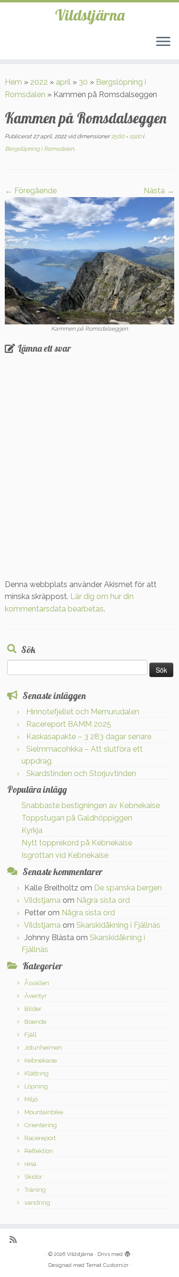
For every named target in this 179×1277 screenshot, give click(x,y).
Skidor (33, 1176)
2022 (39, 82)
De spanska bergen (128, 887)
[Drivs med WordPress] (127, 1252)
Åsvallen (36, 983)
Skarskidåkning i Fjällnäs (118, 925)
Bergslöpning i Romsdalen (39, 148)
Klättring (36, 1073)
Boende (35, 1021)
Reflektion (38, 1151)
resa (30, 1163)
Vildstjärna (90, 15)
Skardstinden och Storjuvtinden (81, 773)
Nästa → (159, 190)
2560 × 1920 (125, 136)
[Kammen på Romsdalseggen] (89, 260)
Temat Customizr (107, 1265)
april (63, 82)
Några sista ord (103, 900)
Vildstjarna (42, 900)
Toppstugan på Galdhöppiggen (76, 817)
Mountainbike (43, 1112)
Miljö (31, 1099)
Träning (35, 1189)
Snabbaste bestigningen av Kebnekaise (90, 805)
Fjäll (30, 1034)
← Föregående (31, 190)
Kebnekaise (40, 1060)
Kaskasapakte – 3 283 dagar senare (88, 736)
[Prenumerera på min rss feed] (15, 1239)
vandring (37, 1202)
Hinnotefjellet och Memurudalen (82, 711)
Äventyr (35, 995)
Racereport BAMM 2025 (68, 724)
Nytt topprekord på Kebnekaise (76, 842)
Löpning (36, 1086)
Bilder (33, 1008)
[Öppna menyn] (163, 42)
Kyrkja (31, 830)
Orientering (40, 1125)
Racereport (40, 1138)
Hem (13, 82)
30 (83, 82)
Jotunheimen (43, 1047)
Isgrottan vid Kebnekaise (64, 855)
